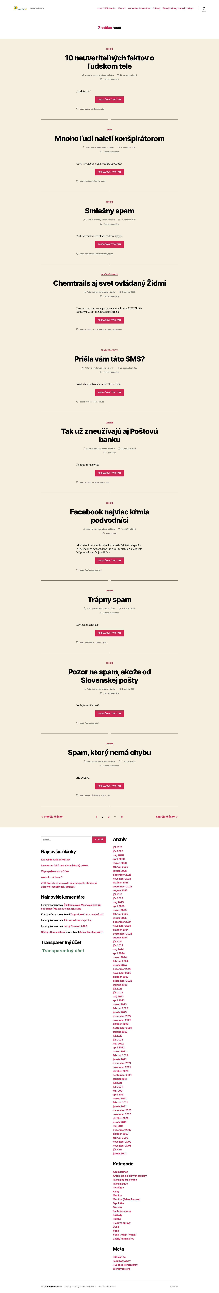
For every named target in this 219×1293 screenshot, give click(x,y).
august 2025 (120, 890)
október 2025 (120, 882)
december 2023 (122, 969)
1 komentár (111, 453)
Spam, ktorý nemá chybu (109, 752)
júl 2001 (117, 1149)
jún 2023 (118, 992)
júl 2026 (117, 847)
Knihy (116, 1191)
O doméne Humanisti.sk (139, 8)
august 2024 (120, 937)
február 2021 (120, 1102)
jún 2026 (118, 851)
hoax (82, 109)
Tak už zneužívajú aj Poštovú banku (109, 435)
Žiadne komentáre (111, 79)
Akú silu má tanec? (52, 877)
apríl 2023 (118, 1000)
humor (87, 109)
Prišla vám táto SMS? (109, 358)
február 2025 (120, 914)
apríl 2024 (119, 953)
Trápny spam (109, 599)
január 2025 (120, 918)
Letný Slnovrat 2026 (75, 926)
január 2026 (120, 870)
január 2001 (119, 1153)
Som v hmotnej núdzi (91, 932)
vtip (102, 109)
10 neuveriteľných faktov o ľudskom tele (109, 61)
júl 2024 (117, 941)
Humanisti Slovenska (106, 8)
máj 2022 (118, 1043)
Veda (109, 130)
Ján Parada (95, 109)
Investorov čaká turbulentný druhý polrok (64, 865)
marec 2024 (120, 957)
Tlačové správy (109, 274)
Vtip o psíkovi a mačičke (55, 871)
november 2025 (122, 878)
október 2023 (120, 976)
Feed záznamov (122, 1261)
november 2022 (122, 1020)
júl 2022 (117, 1035)
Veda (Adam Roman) (124, 1234)
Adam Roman (120, 1171)
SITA (94, 329)
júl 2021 (117, 1082)
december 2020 (122, 1110)
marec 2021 (119, 1098)
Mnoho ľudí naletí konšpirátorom (109, 138)
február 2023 (120, 1008)
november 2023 (122, 973)
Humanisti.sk (55, 1286)
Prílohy (117, 1219)
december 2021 (122, 1063)
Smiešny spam (109, 210)
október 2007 (121, 1133)
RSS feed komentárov (125, 1264)
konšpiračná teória (92, 181)
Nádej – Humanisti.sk (53, 932)
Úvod (116, 1226)
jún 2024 (118, 945)
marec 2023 (119, 1004)
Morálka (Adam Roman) (126, 1199)
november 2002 (122, 1141)
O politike (118, 1203)
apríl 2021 (118, 1094)
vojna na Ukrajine (104, 329)
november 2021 (122, 1067)
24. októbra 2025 (128, 220)
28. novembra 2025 (128, 75)
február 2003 (120, 1137)
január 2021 (119, 1106)
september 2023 (122, 980)
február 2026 (120, 866)
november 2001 (122, 1145)
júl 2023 (117, 988)
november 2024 (122, 925)
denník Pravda (86, 402)
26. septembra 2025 (128, 368)
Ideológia (118, 1187)
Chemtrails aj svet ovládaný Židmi (109, 283)
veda (103, 181)
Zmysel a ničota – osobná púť (86, 914)
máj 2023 (118, 996)
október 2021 (120, 1071)
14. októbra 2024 (128, 529)
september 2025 (122, 886)
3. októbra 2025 (128, 292)
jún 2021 (118, 1086)
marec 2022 (119, 1051)
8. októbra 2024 (128, 608)
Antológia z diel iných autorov (130, 1175)
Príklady (117, 1215)
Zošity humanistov (123, 1238)
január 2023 (120, 1012)
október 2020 (121, 1118)
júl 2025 (117, 894)
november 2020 (122, 1114)
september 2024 (122, 933)
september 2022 (122, 1028)
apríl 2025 (118, 906)
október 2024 (121, 929)
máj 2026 (118, 855)
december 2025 (122, 874)
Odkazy (156, 8)
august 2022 (120, 1031)
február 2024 (120, 961)
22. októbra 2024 (128, 448)
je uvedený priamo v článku (102, 75)
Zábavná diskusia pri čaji (78, 920)
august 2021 (120, 1078)
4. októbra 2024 (128, 689)
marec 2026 (120, 863)
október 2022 (120, 1024)
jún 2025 (118, 898)
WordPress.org (121, 1268)
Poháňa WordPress (107, 1286)
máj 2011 (118, 1126)
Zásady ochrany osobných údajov (178, 8)
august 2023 (120, 984)
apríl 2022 (118, 1047)
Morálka (117, 1195)
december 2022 (122, 1016)
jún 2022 (118, 1039)
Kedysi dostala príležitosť (55, 859)
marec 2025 (119, 910)
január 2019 (119, 1122)
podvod (88, 329)
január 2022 (120, 1059)
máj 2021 (118, 1090)
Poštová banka (101, 254)
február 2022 (120, 1055)
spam (110, 254)
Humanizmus (120, 1183)
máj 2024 (118, 949)
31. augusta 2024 (128, 761)
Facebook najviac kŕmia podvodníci (109, 515)
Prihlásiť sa (119, 1257)
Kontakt (121, 8)
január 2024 (120, 965)
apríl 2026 (119, 859)
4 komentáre (111, 533)
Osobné (109, 49)
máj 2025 (118, 902)
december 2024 (122, 921)
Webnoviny (117, 329)
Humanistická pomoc (125, 1179)
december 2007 (122, 1130)
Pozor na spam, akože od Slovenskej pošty (109, 675)
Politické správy (122, 1211)
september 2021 (122, 1075)
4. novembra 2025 (128, 147)
